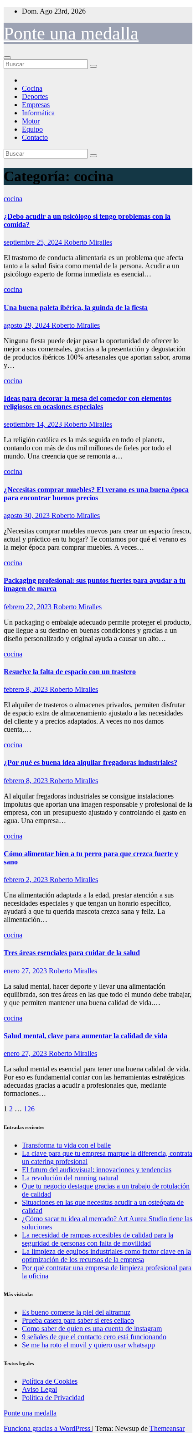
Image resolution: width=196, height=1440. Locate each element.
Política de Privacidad (53, 1397)
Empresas (36, 104)
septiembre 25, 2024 (34, 242)
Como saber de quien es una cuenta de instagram (92, 1328)
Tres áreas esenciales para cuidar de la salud (72, 953)
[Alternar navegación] (7, 57)
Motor (31, 121)
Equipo (32, 129)
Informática (38, 113)
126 (29, 1109)
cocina (13, 198)
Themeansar (167, 1428)
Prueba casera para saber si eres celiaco (78, 1320)
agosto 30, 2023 (28, 515)
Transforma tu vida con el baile (66, 1145)
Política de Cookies (49, 1381)
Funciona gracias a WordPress (48, 1428)
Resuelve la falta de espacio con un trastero (70, 672)
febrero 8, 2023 (27, 689)
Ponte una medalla (71, 33)
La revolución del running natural (70, 1178)
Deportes (35, 96)
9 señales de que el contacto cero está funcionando (94, 1337)
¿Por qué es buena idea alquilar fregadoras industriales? (90, 762)
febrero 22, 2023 (28, 607)
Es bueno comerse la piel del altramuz (76, 1312)
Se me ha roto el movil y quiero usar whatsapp (88, 1345)
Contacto (35, 137)
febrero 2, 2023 (27, 879)
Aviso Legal (39, 1389)
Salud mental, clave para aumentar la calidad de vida (85, 1036)
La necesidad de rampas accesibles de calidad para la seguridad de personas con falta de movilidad (97, 1239)
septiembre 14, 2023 (34, 424)
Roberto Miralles (88, 242)
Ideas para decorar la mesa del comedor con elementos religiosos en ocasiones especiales (87, 402)
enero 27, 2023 (26, 971)
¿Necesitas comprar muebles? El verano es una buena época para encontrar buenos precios (96, 494)
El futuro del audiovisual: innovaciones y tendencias (96, 1170)
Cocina (32, 88)
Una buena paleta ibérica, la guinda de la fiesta (76, 307)
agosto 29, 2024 (28, 325)
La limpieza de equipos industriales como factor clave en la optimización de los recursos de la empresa (106, 1255)
